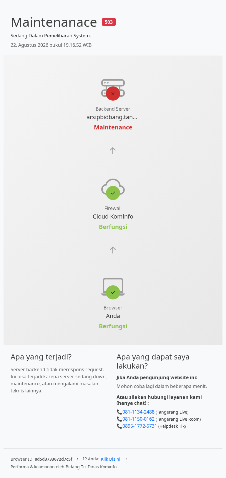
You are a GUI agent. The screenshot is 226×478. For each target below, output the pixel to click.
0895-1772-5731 (139, 426)
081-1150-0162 (138, 419)
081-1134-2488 (138, 412)
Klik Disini (110, 459)
